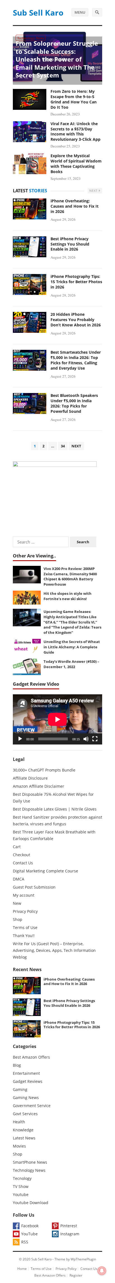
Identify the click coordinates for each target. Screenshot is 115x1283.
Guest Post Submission (34, 887)
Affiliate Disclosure (30, 778)
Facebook (30, 1225)
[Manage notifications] (101, 1270)
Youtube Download (30, 1202)
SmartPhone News (30, 1162)
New (17, 903)
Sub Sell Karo (38, 12)
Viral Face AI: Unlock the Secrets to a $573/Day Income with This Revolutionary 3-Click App (75, 131)
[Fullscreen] (95, 739)
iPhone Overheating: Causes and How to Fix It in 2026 (75, 206)
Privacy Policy (25, 911)
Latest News (24, 1138)
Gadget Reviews (27, 1081)
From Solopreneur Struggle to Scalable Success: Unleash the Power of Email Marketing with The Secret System (57, 59)
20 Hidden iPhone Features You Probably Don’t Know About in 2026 (76, 320)
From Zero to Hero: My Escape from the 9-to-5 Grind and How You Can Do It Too (74, 99)
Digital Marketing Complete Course (45, 871)
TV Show (20, 1186)
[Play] (20, 739)
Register (76, 1275)
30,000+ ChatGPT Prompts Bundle (44, 770)
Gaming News (26, 1097)
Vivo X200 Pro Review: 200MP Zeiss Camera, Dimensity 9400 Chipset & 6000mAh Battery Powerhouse (70, 576)
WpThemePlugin (83, 1259)
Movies (19, 1146)
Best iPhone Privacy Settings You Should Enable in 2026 (70, 244)
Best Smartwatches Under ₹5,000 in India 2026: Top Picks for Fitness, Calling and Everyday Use (76, 360)
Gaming (20, 1089)
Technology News (30, 37)
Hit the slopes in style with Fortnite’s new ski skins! (68, 596)
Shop (17, 919)
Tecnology (22, 1178)
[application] (57, 719)
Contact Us (23, 862)
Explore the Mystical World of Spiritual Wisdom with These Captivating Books (76, 163)
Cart (17, 846)
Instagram (69, 1233)
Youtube (20, 1194)
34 (63, 445)
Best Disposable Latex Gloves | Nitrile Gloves (55, 809)
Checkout (21, 854)
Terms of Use (25, 927)
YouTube (29, 1233)
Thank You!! (24, 935)
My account (23, 895)
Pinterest (68, 1225)
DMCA (18, 879)
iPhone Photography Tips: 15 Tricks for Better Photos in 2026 (76, 282)
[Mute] (86, 739)
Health (19, 1121)
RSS (24, 1242)
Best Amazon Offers (31, 1057)
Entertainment (26, 1073)
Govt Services (25, 1113)
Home (22, 1268)
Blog (17, 1065)
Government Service (32, 1105)
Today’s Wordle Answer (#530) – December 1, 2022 (71, 664)
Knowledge (23, 1129)
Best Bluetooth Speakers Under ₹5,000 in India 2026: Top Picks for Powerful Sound (74, 403)
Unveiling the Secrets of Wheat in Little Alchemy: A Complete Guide (72, 646)
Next (94, 190)
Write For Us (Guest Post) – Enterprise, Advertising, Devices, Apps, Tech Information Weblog (54, 950)
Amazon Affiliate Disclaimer (38, 786)
